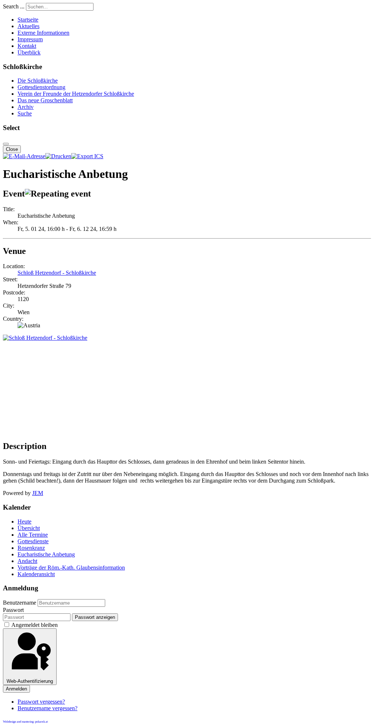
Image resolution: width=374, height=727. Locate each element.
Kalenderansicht (36, 574)
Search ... (13, 6)
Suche (25, 113)
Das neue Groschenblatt (45, 100)
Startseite (28, 19)
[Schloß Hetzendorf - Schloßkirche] (45, 338)
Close (12, 149)
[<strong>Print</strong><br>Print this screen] (58, 156)
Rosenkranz (31, 548)
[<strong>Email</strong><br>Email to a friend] (24, 156)
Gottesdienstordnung (41, 87)
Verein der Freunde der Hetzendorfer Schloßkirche (76, 94)
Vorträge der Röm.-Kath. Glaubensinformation (71, 567)
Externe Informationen (43, 33)
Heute (24, 521)
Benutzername (19, 603)
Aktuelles (28, 26)
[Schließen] (6, 144)
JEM (37, 493)
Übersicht (29, 528)
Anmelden (16, 689)
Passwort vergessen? (41, 702)
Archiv (26, 107)
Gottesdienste (33, 541)
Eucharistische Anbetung (46, 554)
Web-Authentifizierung (30, 681)
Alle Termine (33, 535)
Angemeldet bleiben (34, 625)
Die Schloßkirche (38, 80)
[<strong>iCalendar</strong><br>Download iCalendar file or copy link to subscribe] (87, 156)
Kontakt (27, 46)
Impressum (30, 39)
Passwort (13, 610)
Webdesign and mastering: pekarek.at (25, 721)
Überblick (29, 52)
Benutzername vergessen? (47, 708)
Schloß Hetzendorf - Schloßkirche (57, 273)
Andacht (27, 561)
